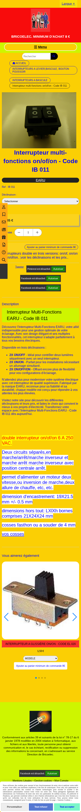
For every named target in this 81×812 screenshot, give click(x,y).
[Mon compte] (4, 207)
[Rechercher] (54, 56)
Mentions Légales (22, 780)
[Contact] (4, 222)
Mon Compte (61, 780)
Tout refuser (40, 807)
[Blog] (4, 229)
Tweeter (19, 266)
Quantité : (8, 232)
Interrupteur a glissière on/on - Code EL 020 (40, 643)
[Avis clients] (4, 214)
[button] (36, 678)
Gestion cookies (43, 780)
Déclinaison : (9, 194)
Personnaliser (14, 807)
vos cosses (13, 534)
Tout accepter (67, 807)
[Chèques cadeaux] (4, 237)
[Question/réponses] (4, 252)
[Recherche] (4, 260)
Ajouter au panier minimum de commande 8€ (40, 665)
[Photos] (4, 245)
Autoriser (58, 269)
